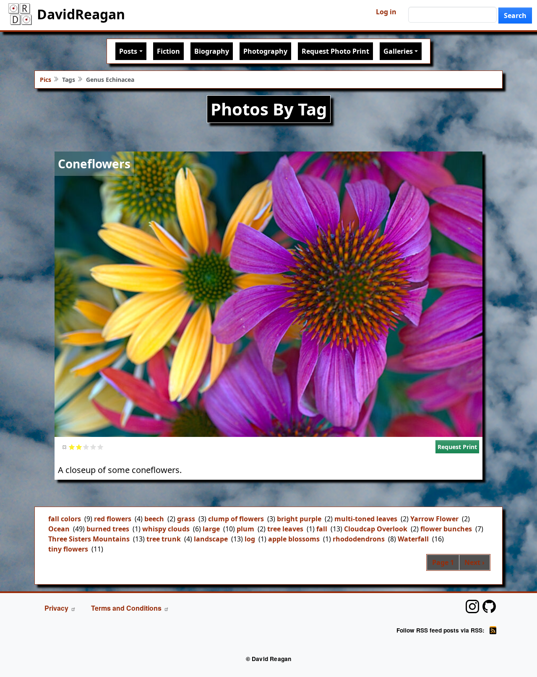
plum (245, 528)
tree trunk (163, 539)
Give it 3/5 (86, 447)
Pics (45, 80)
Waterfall (413, 539)
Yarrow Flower (434, 518)
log (250, 539)
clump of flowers (236, 518)
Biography (211, 51)
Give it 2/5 (79, 447)
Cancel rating (64, 447)
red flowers (112, 518)
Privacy (56, 608)
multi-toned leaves (365, 518)
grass (186, 518)
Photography (265, 51)
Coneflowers (94, 164)
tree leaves (285, 528)
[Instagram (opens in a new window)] (472, 606)
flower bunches (446, 528)
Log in (386, 11)
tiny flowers (68, 549)
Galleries (398, 51)
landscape (211, 539)
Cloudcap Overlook (375, 528)
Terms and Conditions (126, 608)
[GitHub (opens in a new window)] (489, 606)
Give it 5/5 (100, 447)
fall (321, 528)
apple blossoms (294, 539)
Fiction (168, 51)
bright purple (299, 518)
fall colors (64, 518)
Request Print (457, 447)
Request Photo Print (335, 51)
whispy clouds (166, 528)
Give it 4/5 (93, 447)
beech (154, 518)
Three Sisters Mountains (89, 539)
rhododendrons (359, 539)
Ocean (59, 528)
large (211, 528)
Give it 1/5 (72, 447)
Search (515, 15)
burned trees (107, 528)
